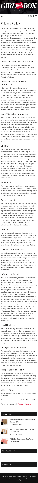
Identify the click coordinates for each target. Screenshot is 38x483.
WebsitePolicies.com (25, 404)
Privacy (25, 478)
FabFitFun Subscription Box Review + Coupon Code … (22, 440)
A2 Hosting (13, 478)
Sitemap (19, 478)
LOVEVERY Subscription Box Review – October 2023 (23, 421)
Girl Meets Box (6, 476)
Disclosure (31, 478)
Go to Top (18, 480)
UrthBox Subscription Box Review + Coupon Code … (22, 430)
